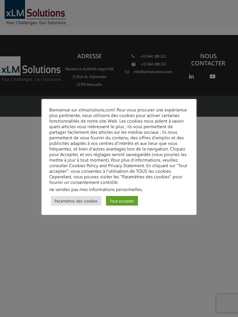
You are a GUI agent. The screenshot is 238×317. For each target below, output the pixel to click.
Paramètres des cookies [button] (76, 200)
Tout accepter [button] (122, 200)
